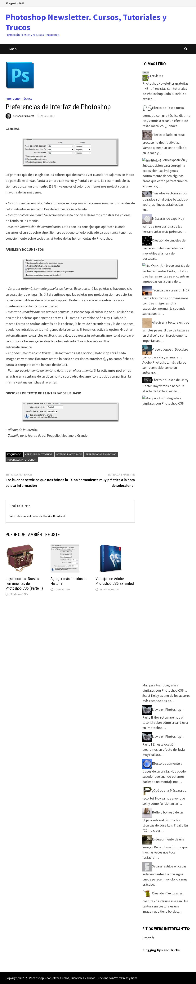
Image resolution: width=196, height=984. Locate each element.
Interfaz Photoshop (69, 454)
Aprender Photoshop (38, 454)
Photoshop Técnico (19, 98)
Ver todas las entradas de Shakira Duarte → (37, 516)
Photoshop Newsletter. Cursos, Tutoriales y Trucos (86, 22)
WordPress (121, 978)
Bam (134, 978)
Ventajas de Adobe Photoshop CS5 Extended (115, 581)
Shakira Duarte (25, 116)
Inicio (13, 49)
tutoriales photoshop (21, 459)
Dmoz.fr (148, 938)
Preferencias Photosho (101, 454)
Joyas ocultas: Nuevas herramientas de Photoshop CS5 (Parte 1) (24, 583)
